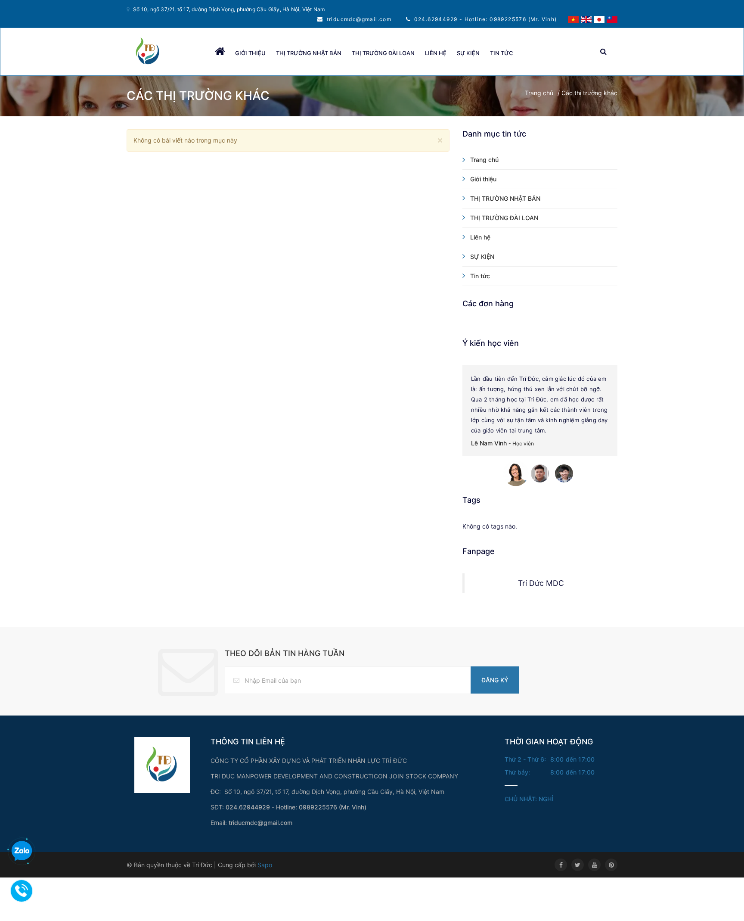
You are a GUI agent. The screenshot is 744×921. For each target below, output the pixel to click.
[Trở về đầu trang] (720, 897)
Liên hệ (435, 53)
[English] (586, 18)
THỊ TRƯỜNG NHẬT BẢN (308, 53)
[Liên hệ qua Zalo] (21, 851)
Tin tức (501, 53)
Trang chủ (539, 92)
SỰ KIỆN (468, 53)
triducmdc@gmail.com (359, 19)
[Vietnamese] (573, 18)
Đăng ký (494, 680)
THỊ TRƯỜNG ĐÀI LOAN (383, 53)
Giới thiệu (250, 53)
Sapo (264, 864)
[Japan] (599, 18)
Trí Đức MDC (541, 583)
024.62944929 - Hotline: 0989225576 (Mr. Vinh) (485, 19)
